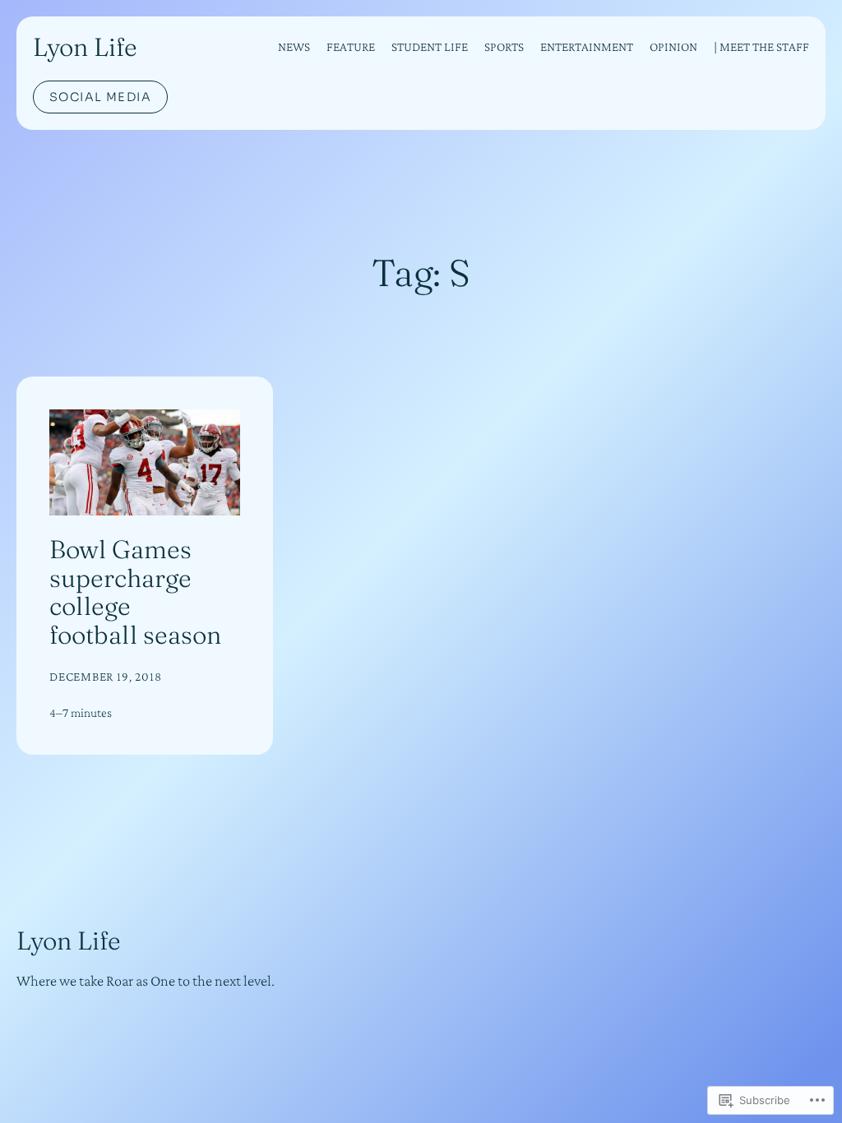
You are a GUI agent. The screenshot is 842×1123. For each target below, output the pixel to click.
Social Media (100, 97)
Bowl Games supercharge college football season (135, 592)
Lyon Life (85, 46)
